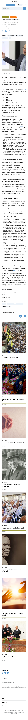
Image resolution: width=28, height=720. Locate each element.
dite (14, 270)
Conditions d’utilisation (19, 712)
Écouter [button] (8, 73)
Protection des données (9, 712)
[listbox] (20, 5)
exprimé (24, 89)
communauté (4, 306)
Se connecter (10, 4)
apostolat (4, 35)
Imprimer (3, 26)
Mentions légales (14, 713)
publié (21, 126)
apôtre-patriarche (19, 35)
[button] (4, 355)
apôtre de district (11, 35)
